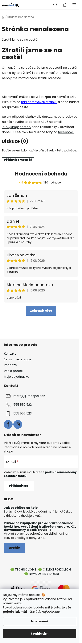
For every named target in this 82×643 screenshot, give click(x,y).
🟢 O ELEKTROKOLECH (54, 569)
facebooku (66, 132)
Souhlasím (39, 633)
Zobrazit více (41, 310)
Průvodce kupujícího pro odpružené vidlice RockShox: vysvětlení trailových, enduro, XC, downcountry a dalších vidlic (40, 526)
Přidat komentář (18, 160)
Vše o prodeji (13, 371)
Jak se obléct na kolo (21, 507)
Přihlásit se (18, 486)
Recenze (10, 365)
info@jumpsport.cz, (16, 127)
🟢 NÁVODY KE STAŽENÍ (41, 573)
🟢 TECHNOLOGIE (23, 569)
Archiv (14, 548)
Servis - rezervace (17, 359)
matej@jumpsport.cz (29, 396)
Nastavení (39, 621)
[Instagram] (17, 424)
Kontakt (10, 353)
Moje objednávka (16, 376)
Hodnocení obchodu (41, 173)
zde (57, 611)
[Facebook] (8, 424)
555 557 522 (22, 404)
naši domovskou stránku (39, 102)
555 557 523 (22, 413)
